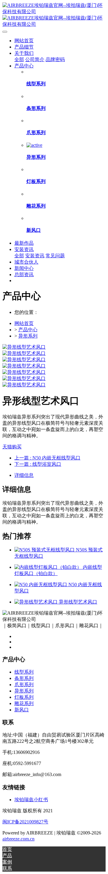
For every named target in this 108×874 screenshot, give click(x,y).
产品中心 (28, 329)
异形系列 (28, 335)
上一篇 (47, 457)
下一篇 (37, 464)
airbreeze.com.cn (18, 838)
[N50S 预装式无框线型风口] (45, 549)
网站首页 (24, 40)
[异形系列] (34, 145)
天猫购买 (12, 446)
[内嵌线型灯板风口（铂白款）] (48, 567)
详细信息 (24, 475)
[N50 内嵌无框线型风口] (41, 584)
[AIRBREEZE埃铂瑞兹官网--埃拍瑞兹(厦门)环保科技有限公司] (54, 15)
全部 (19, 59)
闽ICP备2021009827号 (25, 821)
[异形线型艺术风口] (36, 601)
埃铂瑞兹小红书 (31, 799)
